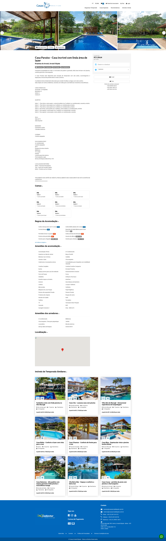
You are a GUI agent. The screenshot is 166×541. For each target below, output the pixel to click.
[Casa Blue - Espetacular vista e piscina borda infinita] (116, 428)
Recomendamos (115, 7)
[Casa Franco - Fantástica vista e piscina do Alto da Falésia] (50, 388)
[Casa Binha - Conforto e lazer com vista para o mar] (50, 428)
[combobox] (114, 70)
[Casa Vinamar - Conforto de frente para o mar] (83, 428)
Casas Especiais (104, 7)
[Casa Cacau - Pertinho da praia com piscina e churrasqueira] (116, 467)
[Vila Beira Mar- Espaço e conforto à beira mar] (83, 467)
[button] (164, 33)
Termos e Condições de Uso (101, 533)
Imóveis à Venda (126, 7)
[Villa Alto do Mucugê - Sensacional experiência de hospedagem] (116, 388)
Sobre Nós (61, 533)
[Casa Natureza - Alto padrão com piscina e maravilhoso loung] (50, 467)
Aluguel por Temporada (91, 7)
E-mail (112, 77)
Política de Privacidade (83, 533)
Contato (70, 533)
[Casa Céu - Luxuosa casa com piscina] (83, 388)
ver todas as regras (40, 242)
